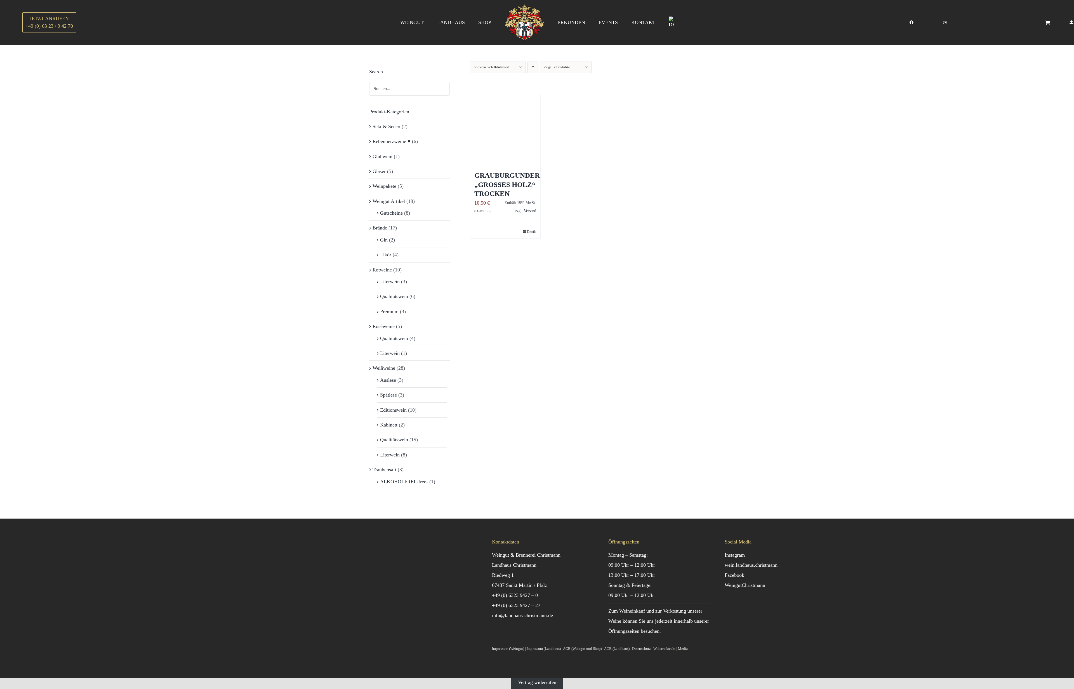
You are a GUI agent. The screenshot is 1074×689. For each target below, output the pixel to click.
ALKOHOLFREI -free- (404, 481)
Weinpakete (384, 186)
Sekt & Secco (386, 126)
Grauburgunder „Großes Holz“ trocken (507, 184)
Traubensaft (384, 469)
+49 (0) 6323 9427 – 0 (515, 595)
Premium (389, 311)
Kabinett (388, 425)
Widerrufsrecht (664, 648)
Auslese (388, 380)
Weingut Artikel (389, 201)
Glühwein (382, 156)
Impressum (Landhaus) (544, 648)
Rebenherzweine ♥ (392, 141)
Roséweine (384, 326)
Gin (384, 240)
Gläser (379, 171)
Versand (530, 210)
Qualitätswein (394, 296)
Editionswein (393, 410)
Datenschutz (641, 648)
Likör (385, 254)
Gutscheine (391, 213)
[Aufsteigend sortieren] (532, 67)
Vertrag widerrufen (537, 682)
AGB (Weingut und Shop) (582, 648)
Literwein (390, 281)
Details (531, 232)
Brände (380, 228)
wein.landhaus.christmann (751, 565)
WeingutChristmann (745, 585)
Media (683, 648)
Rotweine (382, 270)
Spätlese (388, 395)
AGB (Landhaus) (617, 648)
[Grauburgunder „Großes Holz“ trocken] (505, 130)
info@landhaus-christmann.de (522, 615)
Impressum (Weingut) (508, 648)
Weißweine (384, 368)
